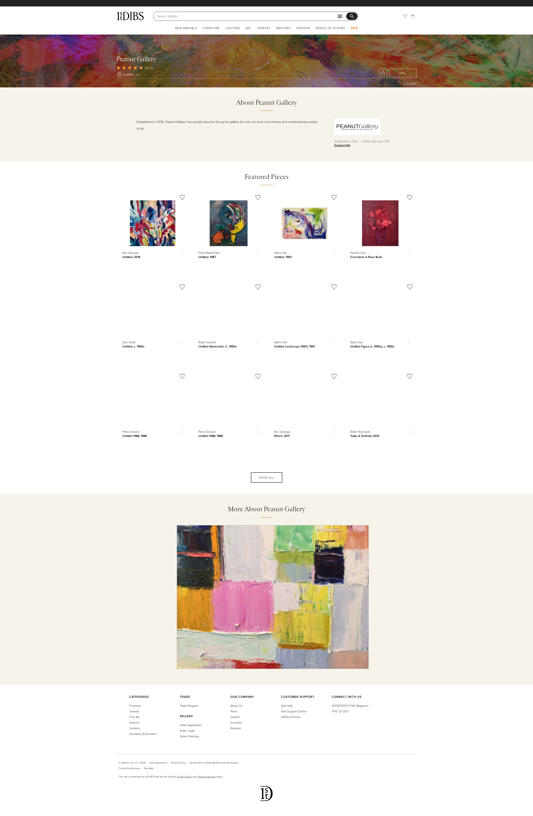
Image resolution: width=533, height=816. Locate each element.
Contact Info (342, 145)
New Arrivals (186, 28)
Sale (354, 28)
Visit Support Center (293, 711)
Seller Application (191, 725)
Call (403, 73)
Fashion (303, 28)
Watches (283, 28)
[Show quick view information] (182, 253)
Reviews (235, 728)
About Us (236, 706)
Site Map (148, 768)
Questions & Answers (142, 734)
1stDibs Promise (290, 717)
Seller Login (187, 731)
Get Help (287, 706)
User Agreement (158, 762)
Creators (134, 728)
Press (233, 711)
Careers (235, 717)
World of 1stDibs (330, 28)
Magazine (350, 706)
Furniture (211, 28)
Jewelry (264, 28)
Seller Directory (189, 736)
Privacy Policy (178, 762)
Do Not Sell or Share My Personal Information (214, 762)
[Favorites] (405, 16)
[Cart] (413, 16)
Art (248, 28)
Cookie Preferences (129, 768)
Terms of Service (206, 776)
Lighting (232, 28)
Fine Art (134, 717)
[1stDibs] (130, 16)
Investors (236, 722)
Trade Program (189, 706)
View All (266, 477)
